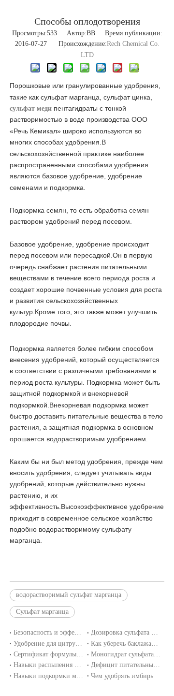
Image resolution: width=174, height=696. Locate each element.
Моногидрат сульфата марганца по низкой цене (125, 654)
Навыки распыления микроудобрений (48, 664)
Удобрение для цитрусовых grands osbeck (48, 643)
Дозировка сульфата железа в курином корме (125, 632)
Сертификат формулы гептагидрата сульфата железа (48, 654)
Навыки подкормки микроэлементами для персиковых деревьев (48, 676)
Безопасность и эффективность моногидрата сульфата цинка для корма (48, 632)
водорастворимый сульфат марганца (68, 594)
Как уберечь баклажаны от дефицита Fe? (125, 643)
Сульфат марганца (42, 611)
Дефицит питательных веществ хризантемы (125, 664)
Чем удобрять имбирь (122, 676)
